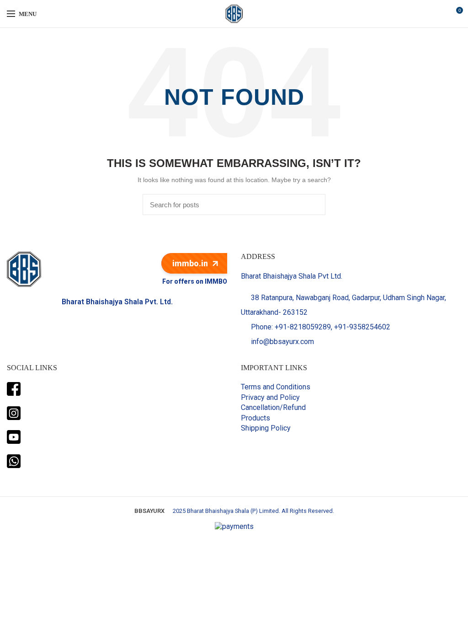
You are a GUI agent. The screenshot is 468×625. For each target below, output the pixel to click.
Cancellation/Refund (273, 407)
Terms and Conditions (275, 387)
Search (313, 204)
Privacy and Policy (270, 397)
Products (255, 418)
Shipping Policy (266, 428)
